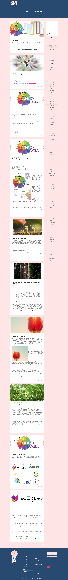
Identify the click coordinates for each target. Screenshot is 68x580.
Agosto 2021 (52, 156)
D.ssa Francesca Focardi (16, 128)
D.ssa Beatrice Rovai (16, 130)
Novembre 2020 (52, 173)
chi (15, 80)
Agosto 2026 (52, 65)
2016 (26, 569)
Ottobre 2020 (52, 175)
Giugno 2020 (52, 182)
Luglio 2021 (52, 158)
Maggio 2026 (52, 71)
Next (43, 544)
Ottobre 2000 (52, 256)
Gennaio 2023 (52, 133)
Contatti (56, 6)
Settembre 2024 (52, 101)
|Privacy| (39, 578)
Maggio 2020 (52, 184)
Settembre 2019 (52, 199)
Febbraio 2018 (52, 235)
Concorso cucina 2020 (51, 41)
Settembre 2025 (52, 84)
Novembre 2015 (52, 252)
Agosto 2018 (52, 224)
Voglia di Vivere (53, 33)
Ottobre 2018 (52, 220)
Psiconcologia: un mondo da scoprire (24, 404)
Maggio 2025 (52, 92)
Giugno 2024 (52, 107)
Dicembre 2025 (52, 80)
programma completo (32, 83)
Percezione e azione (18, 336)
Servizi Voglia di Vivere (38, 564)
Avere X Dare (46, 6)
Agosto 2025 (52, 86)
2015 (26, 571)
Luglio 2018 (52, 226)
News (52, 47)
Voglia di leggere (52, 58)
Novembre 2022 (52, 135)
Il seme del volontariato (19, 238)
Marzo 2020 (52, 188)
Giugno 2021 (52, 160)
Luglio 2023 (52, 124)
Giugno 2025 (52, 90)
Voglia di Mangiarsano (52, 60)
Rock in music (52, 49)
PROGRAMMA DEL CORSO (29, 310)
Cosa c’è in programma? (20, 159)
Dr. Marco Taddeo (15, 131)
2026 (26, 553)
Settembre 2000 (52, 258)
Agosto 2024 (52, 103)
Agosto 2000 (52, 260)
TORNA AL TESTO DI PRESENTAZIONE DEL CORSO (27, 538)
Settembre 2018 (52, 222)
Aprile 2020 (52, 186)
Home (20, 6)
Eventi (42, 6)
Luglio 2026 (52, 67)
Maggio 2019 (52, 207)
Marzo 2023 (52, 131)
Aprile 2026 (52, 73)
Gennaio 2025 (52, 99)
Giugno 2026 (52, 69)
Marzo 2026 (52, 75)
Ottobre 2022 (52, 137)
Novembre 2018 (52, 218)
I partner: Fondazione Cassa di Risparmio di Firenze (26, 282)
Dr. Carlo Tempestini (16, 132)
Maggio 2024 (52, 109)
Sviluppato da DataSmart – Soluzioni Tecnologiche (30, 578)
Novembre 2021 (52, 150)
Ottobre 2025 (52, 82)
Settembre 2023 (52, 122)
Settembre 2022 (52, 139)
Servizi (35, 6)
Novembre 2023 (52, 118)
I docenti (15, 110)
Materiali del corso (18, 40)
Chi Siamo (23, 6)
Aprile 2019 (52, 209)
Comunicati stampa (52, 39)
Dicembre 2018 (52, 216)
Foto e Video (51, 6)
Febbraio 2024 (52, 114)
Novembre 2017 (52, 239)
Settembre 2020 (52, 177)
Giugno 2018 (52, 228)
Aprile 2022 (52, 143)
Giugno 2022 (52, 141)
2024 (26, 556)
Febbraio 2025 (52, 97)
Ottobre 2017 (52, 241)
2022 (26, 559)
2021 (26, 561)
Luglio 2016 (52, 250)
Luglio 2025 (52, 88)
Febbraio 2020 (52, 190)
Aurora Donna (16, 510)
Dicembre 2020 (52, 171)
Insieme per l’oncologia (29, 251)
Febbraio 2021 (52, 167)
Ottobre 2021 (52, 152)
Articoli (39, 6)
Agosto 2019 (52, 201)
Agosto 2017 (52, 243)
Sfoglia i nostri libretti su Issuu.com (53, 34)
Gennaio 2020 (52, 192)
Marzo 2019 (52, 211)
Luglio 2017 (52, 245)
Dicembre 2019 (52, 194)
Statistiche (36, 566)
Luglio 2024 (52, 105)
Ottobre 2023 (52, 120)
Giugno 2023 (52, 126)
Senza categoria (52, 51)
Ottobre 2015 (52, 254)
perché (16, 82)
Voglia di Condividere (29, 6)
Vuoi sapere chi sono (35, 213)
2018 (26, 566)
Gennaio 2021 (52, 169)
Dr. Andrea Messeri (16, 129)
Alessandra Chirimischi (24, 73)
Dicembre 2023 (52, 116)
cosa (16, 81)
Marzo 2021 (52, 165)
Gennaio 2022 (52, 148)
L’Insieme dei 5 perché (19, 75)
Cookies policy (43, 578)
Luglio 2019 (52, 203)
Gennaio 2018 (52, 237)
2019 (26, 564)
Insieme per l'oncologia (38, 51)
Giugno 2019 (52, 205)
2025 (26, 554)
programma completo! (33, 133)
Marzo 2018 (52, 233)
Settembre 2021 (52, 154)
